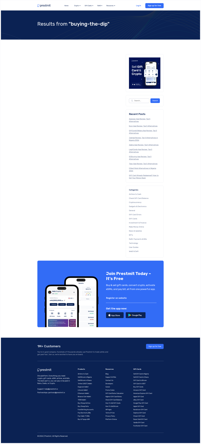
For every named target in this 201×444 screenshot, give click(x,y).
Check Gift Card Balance (138, 198)
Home (66, 6)
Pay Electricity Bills (84, 413)
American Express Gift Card (142, 393)
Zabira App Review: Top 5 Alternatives (143, 145)
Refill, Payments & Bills (138, 239)
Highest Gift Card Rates (114, 397)
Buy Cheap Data (83, 406)
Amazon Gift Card (139, 390)
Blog (107, 374)
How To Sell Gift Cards (113, 403)
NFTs (131, 235)
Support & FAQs (111, 377)
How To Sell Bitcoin (112, 406)
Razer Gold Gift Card (140, 419)
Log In (138, 6)
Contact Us (109, 380)
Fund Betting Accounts (86, 410)
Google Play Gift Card (140, 403)
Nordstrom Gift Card (140, 410)
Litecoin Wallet (83, 390)
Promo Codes (110, 390)
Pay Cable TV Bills (84, 416)
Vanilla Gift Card (138, 422)
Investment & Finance (137, 223)
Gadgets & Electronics (137, 206)
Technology (133, 243)
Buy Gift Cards (138, 387)
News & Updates (135, 231)
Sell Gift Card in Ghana (141, 377)
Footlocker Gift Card (140, 426)
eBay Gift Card (138, 400)
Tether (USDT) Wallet (85, 384)
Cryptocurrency (135, 202)
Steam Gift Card (139, 416)
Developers (109, 384)
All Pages (109, 410)
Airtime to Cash (135, 194)
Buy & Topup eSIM (84, 419)
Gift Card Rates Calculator (115, 393)
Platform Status (111, 419)
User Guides (133, 247)
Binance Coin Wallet (84, 397)
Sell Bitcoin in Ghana (84, 380)
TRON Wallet (82, 400)
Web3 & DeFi (134, 251)
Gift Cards (133, 219)
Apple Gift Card (138, 397)
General (132, 211)
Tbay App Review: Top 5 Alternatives (143, 164)
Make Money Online (136, 227)
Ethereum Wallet (83, 393)
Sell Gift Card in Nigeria (141, 374)
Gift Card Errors (135, 215)
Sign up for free (154, 6)
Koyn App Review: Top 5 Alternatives (143, 126)
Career (108, 387)
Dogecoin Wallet (83, 387)
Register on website (116, 298)
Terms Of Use (110, 413)
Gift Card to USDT (139, 384)
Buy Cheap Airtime (84, 403)
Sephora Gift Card (139, 413)
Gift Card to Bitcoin (140, 380)
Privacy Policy (110, 416)
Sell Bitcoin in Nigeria (85, 377)
